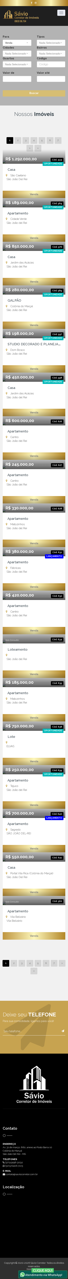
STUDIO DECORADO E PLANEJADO (34, 344)
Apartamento (17, 213)
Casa (10, 169)
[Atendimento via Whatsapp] (42, 1272)
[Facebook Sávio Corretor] (31, 3)
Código (42, 58)
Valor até (43, 72)
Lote (10, 737)
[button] (17, 43)
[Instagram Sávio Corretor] (35, 3)
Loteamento (16, 649)
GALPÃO (13, 300)
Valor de (8, 72)
